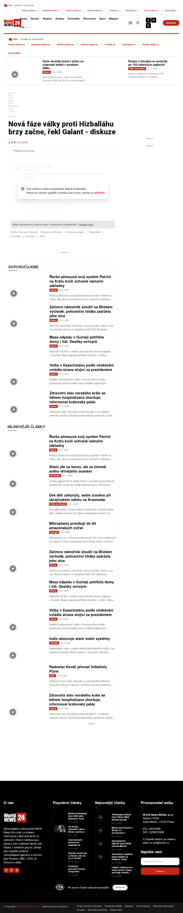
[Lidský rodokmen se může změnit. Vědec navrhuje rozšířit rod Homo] (103, 870)
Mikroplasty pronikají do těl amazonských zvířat (72, 525)
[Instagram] (153, 20)
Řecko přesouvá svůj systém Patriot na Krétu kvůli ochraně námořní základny (80, 281)
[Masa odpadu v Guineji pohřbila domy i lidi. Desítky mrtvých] (27, 347)
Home (11, 93)
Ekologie (54, 532)
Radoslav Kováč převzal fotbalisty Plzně (78, 669)
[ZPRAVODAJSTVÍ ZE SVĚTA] (10, 23)
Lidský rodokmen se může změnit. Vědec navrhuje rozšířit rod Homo (122, 871)
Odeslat (160, 871)
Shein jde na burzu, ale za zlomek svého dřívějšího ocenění (77, 469)
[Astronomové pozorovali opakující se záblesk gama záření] (60, 842)
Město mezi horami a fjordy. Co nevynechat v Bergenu (122, 831)
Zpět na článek (19, 142)
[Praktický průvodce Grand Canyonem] (60, 868)
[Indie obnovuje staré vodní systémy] (27, 648)
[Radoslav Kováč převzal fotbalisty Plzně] (27, 676)
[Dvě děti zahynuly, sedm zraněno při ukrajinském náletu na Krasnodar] (27, 505)
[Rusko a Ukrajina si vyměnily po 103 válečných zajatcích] (111, 69)
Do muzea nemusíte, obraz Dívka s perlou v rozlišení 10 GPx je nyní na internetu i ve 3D (77, 833)
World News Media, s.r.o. (29, 906)
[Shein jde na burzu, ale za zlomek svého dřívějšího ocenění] (27, 476)
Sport (52, 675)
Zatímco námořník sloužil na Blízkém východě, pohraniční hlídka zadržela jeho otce (81, 311)
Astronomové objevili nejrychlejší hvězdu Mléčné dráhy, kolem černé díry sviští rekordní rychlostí (121, 847)
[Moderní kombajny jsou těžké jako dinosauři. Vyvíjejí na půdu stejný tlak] (60, 815)
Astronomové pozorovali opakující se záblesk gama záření (75, 845)
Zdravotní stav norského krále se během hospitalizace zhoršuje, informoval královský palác (77, 397)
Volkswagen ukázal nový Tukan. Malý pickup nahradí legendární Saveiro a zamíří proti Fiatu (122, 819)
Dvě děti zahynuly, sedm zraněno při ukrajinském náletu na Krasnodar (80, 497)
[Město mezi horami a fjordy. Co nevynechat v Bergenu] (103, 830)
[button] (137, 22)
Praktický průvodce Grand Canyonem (76, 869)
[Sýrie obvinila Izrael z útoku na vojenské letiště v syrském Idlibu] (25, 69)
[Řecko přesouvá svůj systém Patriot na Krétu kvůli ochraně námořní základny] (27, 286)
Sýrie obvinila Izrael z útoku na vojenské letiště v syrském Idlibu (63, 64)
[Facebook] (148, 20)
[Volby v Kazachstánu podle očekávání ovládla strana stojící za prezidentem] (27, 375)
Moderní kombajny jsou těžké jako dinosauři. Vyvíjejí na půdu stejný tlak (77, 818)
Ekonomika (55, 475)
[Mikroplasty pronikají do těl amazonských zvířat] (27, 533)
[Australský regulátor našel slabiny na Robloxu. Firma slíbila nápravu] (103, 856)
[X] (148, 25)
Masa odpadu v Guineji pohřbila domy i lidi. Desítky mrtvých (77, 339)
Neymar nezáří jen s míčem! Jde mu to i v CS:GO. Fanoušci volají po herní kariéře (77, 858)
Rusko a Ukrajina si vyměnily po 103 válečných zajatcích (147, 63)
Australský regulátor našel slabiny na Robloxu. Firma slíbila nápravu (122, 857)
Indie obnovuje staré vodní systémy (79, 638)
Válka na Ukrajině (137, 68)
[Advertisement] (149, 174)
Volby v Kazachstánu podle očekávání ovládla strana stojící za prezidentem (82, 367)
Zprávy (47, 72)
